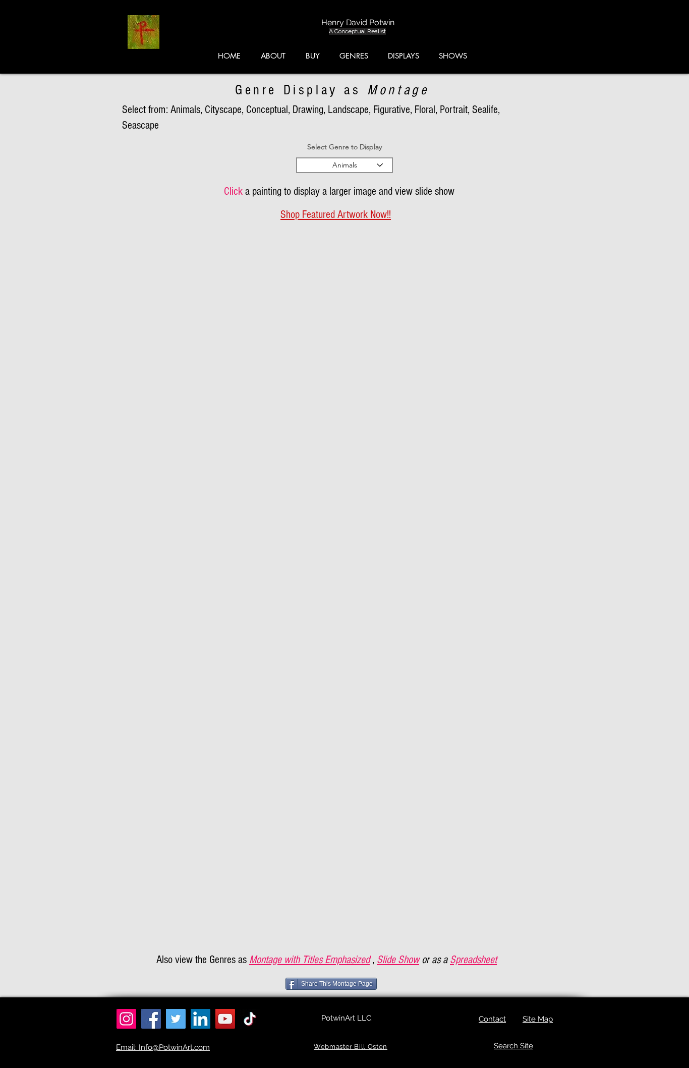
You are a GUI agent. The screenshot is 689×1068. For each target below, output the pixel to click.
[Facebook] (151, 1019)
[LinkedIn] (200, 1019)
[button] (641, 34)
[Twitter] (176, 1019)
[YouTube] (225, 1019)
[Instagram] (126, 1019)
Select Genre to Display (344, 146)
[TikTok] (250, 1019)
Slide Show (398, 959)
